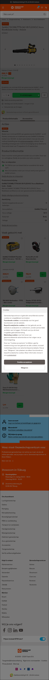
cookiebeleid (11, 355)
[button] (24, 362)
